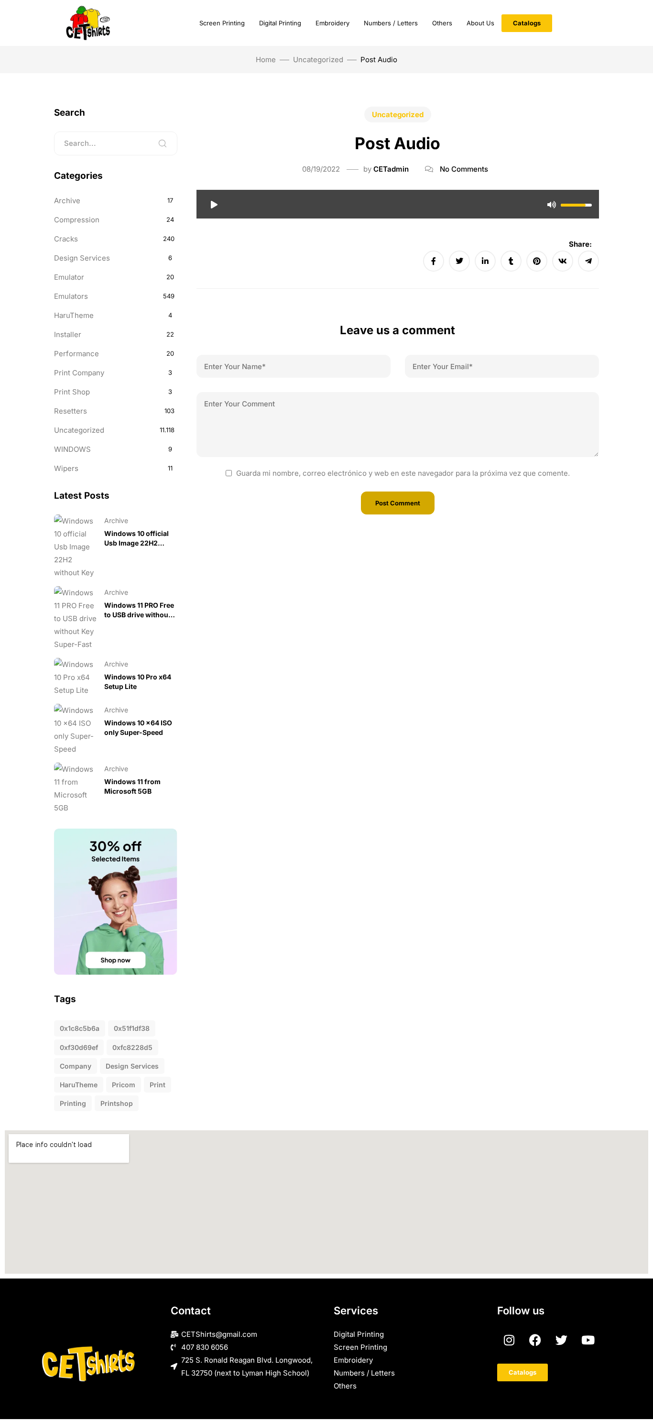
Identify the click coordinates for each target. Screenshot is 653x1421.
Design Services (82, 257)
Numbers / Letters (391, 23)
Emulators (71, 296)
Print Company (79, 372)
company (75, 1066)
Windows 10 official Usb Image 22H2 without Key (136, 542)
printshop (116, 1103)
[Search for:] (115, 143)
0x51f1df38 (132, 1028)
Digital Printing (280, 23)
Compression (76, 219)
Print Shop (72, 391)
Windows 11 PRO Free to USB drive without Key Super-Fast (139, 614)
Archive (67, 200)
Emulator (69, 277)
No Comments (464, 169)
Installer (67, 334)
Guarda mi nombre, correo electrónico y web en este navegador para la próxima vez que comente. (403, 473)
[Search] (162, 143)
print (157, 1085)
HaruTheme (74, 315)
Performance (76, 353)
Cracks (66, 238)
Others (442, 23)
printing (73, 1103)
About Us (480, 23)
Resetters (70, 410)
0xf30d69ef (79, 1047)
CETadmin (391, 169)
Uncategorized (318, 59)
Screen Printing (222, 23)
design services (132, 1066)
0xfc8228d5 (132, 1047)
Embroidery (332, 23)
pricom (123, 1085)
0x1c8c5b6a (79, 1028)
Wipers (66, 468)
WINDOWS (72, 449)
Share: (580, 244)
